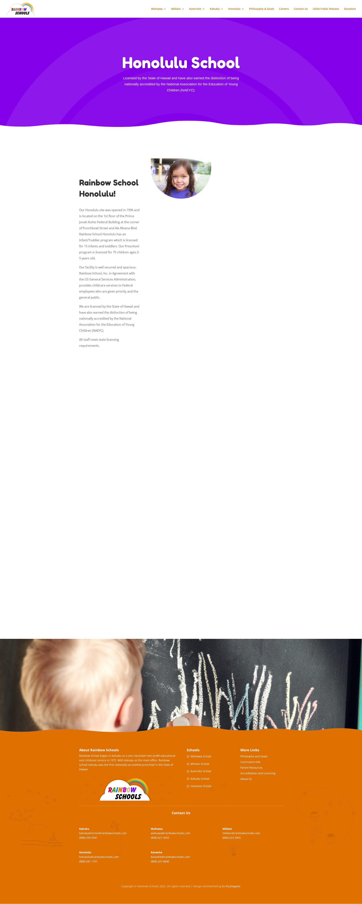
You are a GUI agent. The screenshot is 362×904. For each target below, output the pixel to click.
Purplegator (233, 886)
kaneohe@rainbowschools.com (170, 857)
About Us (246, 779)
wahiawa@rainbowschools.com (170, 833)
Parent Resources (251, 767)
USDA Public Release (326, 9)
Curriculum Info (250, 762)
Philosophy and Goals (254, 756)
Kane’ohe (195, 9)
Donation (350, 9)
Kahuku (215, 9)
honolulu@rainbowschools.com (99, 857)
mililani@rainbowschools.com (241, 833)
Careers (284, 9)
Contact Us (301, 9)
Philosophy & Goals (261, 9)
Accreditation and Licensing (257, 773)
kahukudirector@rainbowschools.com (103, 833)
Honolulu (234, 9)
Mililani (176, 9)
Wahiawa (157, 9)
